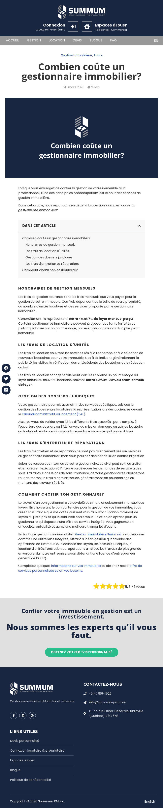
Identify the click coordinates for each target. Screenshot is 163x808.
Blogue (96, 40)
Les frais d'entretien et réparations (52, 263)
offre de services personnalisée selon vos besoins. (80, 568)
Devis (77, 40)
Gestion (34, 40)
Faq (113, 40)
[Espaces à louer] (87, 26)
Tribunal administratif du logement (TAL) (53, 414)
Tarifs (98, 55)
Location (57, 40)
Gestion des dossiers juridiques (49, 257)
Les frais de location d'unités (47, 251)
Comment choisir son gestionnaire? (50, 270)
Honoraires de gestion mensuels (50, 244)
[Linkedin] (22, 715)
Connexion (54, 25)
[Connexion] (73, 26)
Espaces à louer (111, 25)
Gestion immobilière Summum (98, 534)
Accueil (12, 40)
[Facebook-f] (13, 715)
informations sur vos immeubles (76, 566)
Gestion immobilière (76, 55)
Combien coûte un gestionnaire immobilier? (56, 238)
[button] (6, 368)
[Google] (32, 715)
